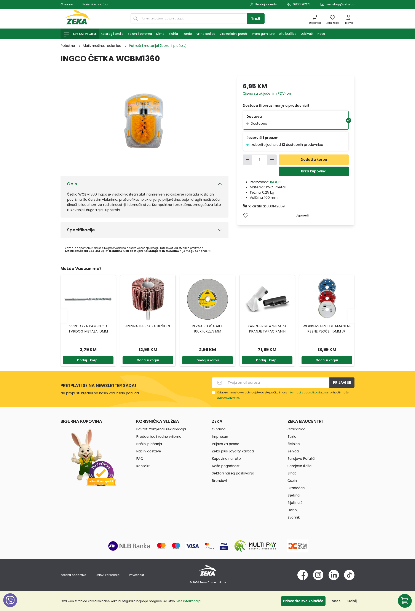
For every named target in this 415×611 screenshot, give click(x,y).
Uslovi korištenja (108, 575)
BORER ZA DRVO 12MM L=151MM (326, 329)
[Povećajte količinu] (272, 159)
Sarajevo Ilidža (299, 465)
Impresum (220, 436)
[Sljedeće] (351, 316)
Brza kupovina (313, 171)
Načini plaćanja (149, 443)
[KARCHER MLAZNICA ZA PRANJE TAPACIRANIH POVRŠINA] (207, 298)
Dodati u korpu (314, 159)
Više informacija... (189, 601)
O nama (67, 4)
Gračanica (296, 429)
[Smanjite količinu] (247, 159)
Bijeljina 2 (294, 502)
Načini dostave (148, 451)
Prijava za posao (225, 443)
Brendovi (219, 480)
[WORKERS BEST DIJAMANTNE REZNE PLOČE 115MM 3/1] (267, 298)
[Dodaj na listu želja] (246, 215)
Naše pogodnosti (226, 465)
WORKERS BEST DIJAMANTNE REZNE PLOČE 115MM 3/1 (267, 329)
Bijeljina (293, 495)
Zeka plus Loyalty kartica (233, 451)
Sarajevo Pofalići (301, 458)
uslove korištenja (228, 397)
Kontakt (143, 465)
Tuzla (291, 436)
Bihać (292, 473)
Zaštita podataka (73, 575)
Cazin (292, 480)
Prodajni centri (266, 4)
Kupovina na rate (226, 458)
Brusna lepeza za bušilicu (88, 326)
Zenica (293, 451)
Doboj (292, 510)
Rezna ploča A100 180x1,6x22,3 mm (148, 329)
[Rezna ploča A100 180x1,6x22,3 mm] (148, 298)
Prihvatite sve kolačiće (303, 600)
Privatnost (136, 575)
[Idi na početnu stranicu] (77, 18)
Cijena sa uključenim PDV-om (267, 93)
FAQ (139, 458)
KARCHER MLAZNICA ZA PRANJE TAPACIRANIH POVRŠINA (207, 329)
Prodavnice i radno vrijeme (158, 436)
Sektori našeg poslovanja (233, 473)
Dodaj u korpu (88, 360)
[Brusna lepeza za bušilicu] (88, 298)
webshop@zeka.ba (340, 4)
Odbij (352, 600)
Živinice (293, 443)
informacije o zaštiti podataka (308, 392)
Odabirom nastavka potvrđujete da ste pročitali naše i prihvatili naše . (282, 395)
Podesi (335, 600)
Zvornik (293, 517)
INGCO (275, 182)
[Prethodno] (64, 316)
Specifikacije (81, 230)
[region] (207, 316)
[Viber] (10, 605)
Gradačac (296, 487)
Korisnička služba (95, 4)
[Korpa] (405, 601)
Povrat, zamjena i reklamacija (161, 429)
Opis (72, 184)
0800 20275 (302, 4)
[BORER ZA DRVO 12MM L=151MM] (327, 298)
